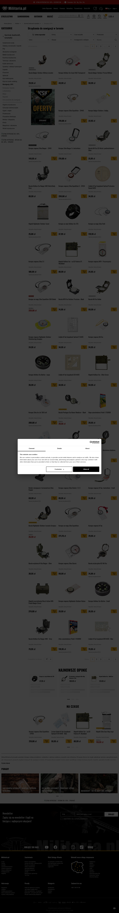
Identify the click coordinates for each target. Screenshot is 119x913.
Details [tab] (59, 448)
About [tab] (87, 448)
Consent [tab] (31, 448)
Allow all (86, 469)
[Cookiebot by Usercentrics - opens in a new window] (91, 442)
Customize (58, 469)
